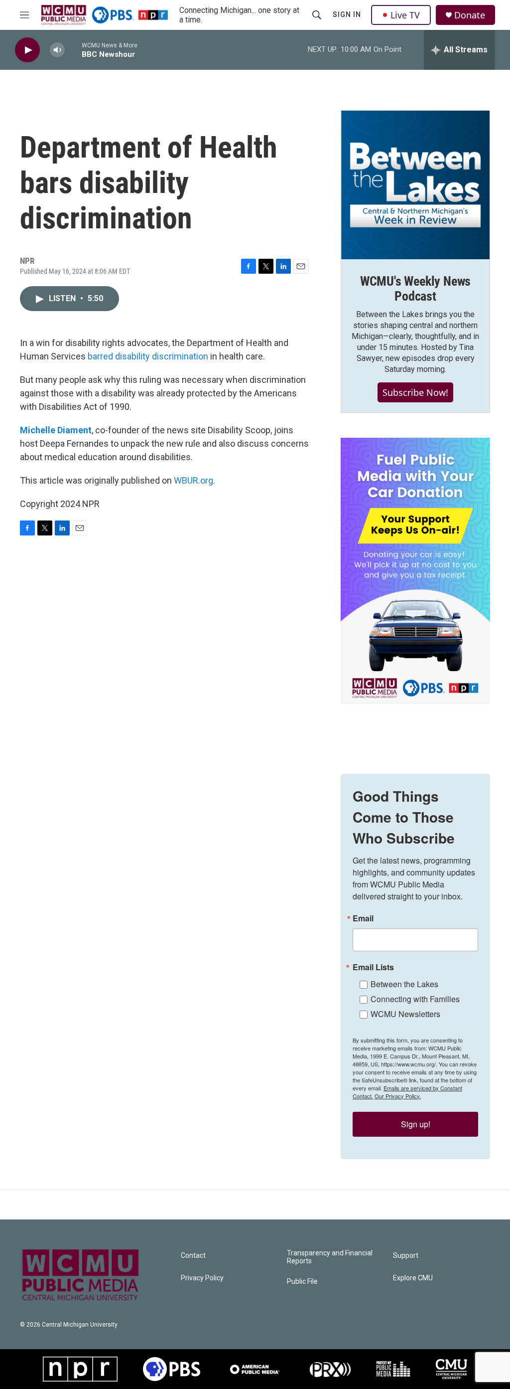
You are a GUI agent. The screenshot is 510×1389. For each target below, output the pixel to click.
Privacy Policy (202, 1278)
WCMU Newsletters (405, 1014)
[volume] (57, 50)
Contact (193, 1255)
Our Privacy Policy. (398, 1096)
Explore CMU (413, 1278)
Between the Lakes (404, 984)
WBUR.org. (194, 480)
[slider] (73, 49)
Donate (469, 15)
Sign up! (415, 1124)
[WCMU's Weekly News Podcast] (415, 185)
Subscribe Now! (415, 392)
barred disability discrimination (148, 356)
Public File (302, 1281)
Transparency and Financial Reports (330, 1257)
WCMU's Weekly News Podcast (415, 289)
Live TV (405, 15)
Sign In (347, 14)
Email (363, 918)
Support (405, 1255)
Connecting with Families (415, 999)
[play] (27, 50)
